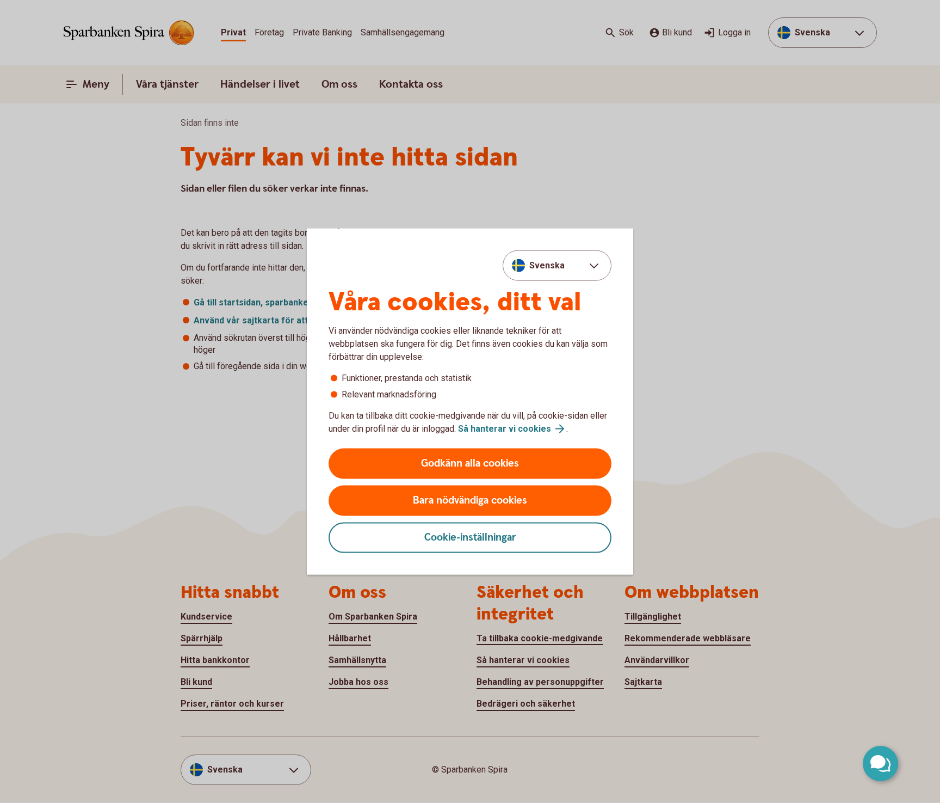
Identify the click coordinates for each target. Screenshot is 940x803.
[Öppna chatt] (880, 763)
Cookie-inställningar (470, 537)
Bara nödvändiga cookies (470, 500)
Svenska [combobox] (547, 265)
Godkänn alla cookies (470, 463)
